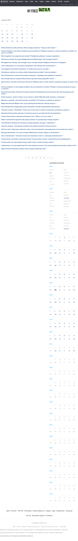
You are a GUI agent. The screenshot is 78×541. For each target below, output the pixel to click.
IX (59, 241)
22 (17, 38)
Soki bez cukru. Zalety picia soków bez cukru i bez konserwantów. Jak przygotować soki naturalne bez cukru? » (37, 129)
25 (32, 38)
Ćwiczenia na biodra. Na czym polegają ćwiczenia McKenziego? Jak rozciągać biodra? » (29, 59)
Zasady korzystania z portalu (49, 526)
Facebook (48, 515)
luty (50, 173)
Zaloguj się (71, 4)
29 (17, 41)
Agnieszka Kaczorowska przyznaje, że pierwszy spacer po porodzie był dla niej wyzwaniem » (31, 113)
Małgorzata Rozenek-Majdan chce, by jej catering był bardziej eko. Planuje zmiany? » (28, 103)
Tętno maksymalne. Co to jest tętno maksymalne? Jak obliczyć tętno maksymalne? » (28, 65)
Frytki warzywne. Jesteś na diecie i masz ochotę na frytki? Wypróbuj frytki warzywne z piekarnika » (33, 97)
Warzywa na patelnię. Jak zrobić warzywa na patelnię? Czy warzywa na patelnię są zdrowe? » (31, 100)
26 (2, 41)
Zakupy (48, 511)
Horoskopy (28, 511)
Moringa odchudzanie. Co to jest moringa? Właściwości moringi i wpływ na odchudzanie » (30, 132)
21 (12, 38)
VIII (55, 253)
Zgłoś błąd (63, 526)
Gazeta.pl (5, 1)
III (59, 250)
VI (73, 250)
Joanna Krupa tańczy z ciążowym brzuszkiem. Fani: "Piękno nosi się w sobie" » (27, 116)
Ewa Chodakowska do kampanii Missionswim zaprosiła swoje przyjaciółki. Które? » (28, 78)
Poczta (62, 4)
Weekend (12, 1)
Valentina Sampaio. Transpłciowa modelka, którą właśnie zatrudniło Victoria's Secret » (29, 126)
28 (12, 41)
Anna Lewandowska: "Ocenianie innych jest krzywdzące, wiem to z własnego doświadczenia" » (32, 135)
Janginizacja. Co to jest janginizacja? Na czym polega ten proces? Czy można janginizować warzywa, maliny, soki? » (39, 145)
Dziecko (54, 1)
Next (36, 1)
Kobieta (48, 1)
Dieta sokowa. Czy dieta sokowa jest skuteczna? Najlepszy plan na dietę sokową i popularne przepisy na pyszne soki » (39, 82)
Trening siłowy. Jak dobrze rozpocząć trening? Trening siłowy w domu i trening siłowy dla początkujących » (36, 139)
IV (64, 237)
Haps (53, 511)
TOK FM (60, 1)
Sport (26, 1)
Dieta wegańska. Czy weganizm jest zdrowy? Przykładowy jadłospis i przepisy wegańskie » (30, 56)
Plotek (31, 1)
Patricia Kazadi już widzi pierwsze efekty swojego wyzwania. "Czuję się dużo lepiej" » (29, 47)
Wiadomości (19, 1)
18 (32, 34)
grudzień (66, 228)
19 (2, 38)
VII (50, 253)
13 (7, 34)
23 (22, 38)
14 (12, 34)
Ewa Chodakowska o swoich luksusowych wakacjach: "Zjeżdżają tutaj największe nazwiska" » (32, 75)
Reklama (24, 526)
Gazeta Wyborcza (39, 511)
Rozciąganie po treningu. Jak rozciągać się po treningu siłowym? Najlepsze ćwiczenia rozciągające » (34, 62)
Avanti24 (66, 1)
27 (7, 41)
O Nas (18, 526)
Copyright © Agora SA (39, 523)
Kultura (42, 1)
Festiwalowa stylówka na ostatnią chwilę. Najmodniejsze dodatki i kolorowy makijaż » (29, 72)
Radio (66, 4)
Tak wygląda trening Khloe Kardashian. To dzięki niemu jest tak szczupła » (25, 69)
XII (74, 253)
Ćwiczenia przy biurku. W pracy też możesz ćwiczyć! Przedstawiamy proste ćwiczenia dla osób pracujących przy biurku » (37, 92)
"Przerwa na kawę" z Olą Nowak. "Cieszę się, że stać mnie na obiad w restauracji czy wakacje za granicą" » (35, 110)
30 (22, 41)
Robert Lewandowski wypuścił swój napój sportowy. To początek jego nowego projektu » (30, 119)
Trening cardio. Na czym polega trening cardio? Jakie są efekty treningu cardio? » (28, 142)
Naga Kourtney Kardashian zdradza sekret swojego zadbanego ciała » (24, 148)
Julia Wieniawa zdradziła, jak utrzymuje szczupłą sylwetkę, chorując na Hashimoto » (28, 123)
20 (7, 38)
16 (22, 34)
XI (69, 241)
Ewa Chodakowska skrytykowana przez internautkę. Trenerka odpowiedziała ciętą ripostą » (30, 106)
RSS (14, 526)
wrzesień (66, 198)
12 (2, 34)
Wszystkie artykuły (38, 515)
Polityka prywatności (34, 526)
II (54, 250)
